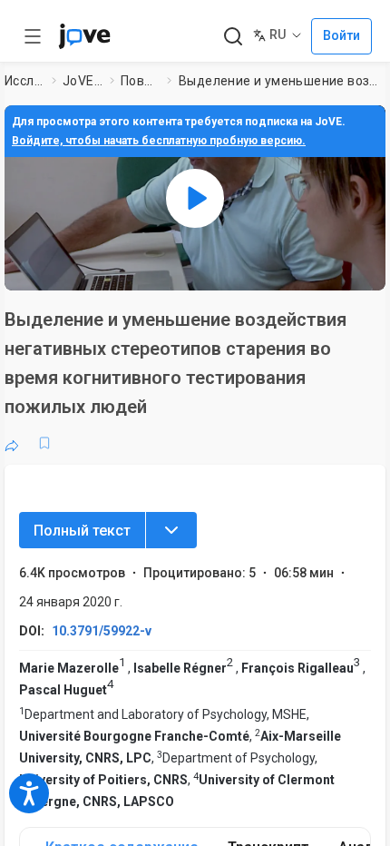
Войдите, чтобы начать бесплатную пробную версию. (159, 140)
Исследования (24, 81)
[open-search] (232, 37)
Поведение (140, 81)
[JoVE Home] (84, 36)
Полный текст (82, 530)
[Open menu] (32, 36)
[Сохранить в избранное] (44, 443)
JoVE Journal (82, 81)
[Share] (12, 443)
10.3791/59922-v (101, 631)
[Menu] (171, 530)
